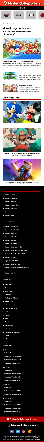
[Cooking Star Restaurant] (10, 88)
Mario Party (8, 291)
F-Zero (7, 339)
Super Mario (8, 284)
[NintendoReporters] (22, 5)
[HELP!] (30, 432)
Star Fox (7, 329)
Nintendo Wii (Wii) (10, 240)
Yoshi (6, 318)
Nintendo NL (8, 353)
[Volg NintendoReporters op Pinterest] (23, 431)
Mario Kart (8, 288)
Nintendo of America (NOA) (12, 360)
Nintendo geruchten (11, 198)
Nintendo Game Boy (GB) (12, 264)
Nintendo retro (9, 215)
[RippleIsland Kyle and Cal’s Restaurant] (22, 48)
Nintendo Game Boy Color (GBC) (15, 254)
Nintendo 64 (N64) (10, 257)
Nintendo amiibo (10, 273)
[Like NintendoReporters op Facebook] (12, 431)
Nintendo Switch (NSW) (12, 230)
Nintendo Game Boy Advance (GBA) (16, 250)
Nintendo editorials (11, 208)
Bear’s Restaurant (24, 73)
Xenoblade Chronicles (12, 332)
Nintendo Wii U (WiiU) (11, 233)
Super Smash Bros (11, 308)
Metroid (7, 322)
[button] (22, 8)
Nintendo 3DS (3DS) (11, 237)
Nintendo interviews (11, 212)
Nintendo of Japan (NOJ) (12, 363)
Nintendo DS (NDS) (11, 243)
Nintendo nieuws (10, 195)
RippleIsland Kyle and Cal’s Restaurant (18, 61)
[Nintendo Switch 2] (6, 15)
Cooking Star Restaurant (25, 85)
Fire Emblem (9, 325)
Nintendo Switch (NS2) (12, 226)
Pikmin (7, 335)
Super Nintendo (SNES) (12, 261)
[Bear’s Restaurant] (10, 76)
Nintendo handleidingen (12, 205)
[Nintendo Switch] (18, 15)
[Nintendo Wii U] (31, 15)
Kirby (6, 311)
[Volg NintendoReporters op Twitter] (18, 431)
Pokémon (8, 294)
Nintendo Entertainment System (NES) (17, 267)
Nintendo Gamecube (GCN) (13, 247)
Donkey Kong (9, 301)
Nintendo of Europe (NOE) (12, 356)
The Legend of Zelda (11, 298)
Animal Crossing (10, 305)
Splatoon (7, 315)
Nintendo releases (10, 201)
